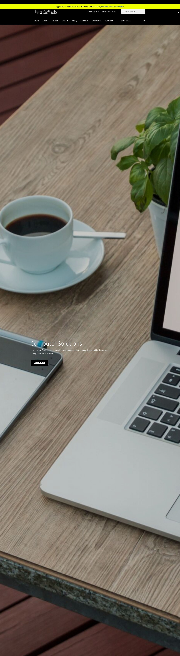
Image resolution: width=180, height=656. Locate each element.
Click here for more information (112, 7)
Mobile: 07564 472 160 (108, 11)
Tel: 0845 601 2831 (93, 11)
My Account (109, 21)
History (74, 21)
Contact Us (84, 21)
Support (65, 21)
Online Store (96, 21)
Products (55, 21)
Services (45, 21)
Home (37, 21)
